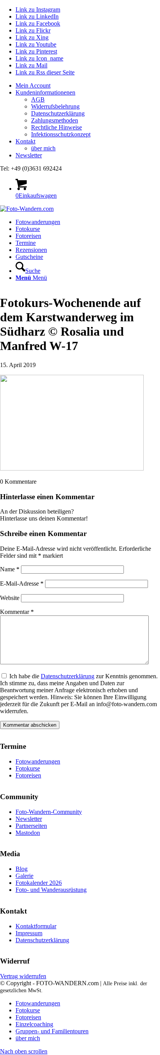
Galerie (24, 875)
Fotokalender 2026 (39, 882)
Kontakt (25, 141)
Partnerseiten (31, 825)
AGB (38, 99)
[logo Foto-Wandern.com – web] (27, 208)
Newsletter (29, 155)
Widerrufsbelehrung (55, 106)
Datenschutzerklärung (58, 113)
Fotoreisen (28, 775)
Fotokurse (28, 768)
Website (9, 598)
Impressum (29, 933)
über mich (43, 148)
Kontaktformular (36, 926)
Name (9, 569)
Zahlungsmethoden (54, 120)
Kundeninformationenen (45, 92)
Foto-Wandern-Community (49, 811)
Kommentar (17, 612)
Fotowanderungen (38, 761)
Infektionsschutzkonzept (60, 134)
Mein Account (33, 85)
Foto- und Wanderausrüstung (51, 889)
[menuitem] (88, 85)
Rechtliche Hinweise (56, 127)
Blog (22, 868)
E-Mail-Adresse (21, 583)
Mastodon (28, 832)
